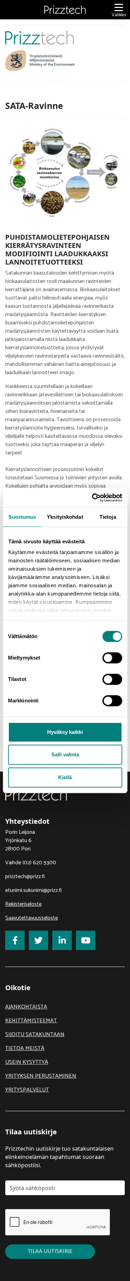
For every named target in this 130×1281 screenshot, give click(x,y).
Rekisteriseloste (23, 904)
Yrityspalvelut (27, 1090)
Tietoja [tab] (107, 517)
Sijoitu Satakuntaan (34, 1034)
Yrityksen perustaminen (40, 1076)
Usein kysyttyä (26, 1062)
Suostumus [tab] (22, 517)
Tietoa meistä (24, 1048)
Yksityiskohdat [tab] (65, 517)
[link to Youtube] (85, 940)
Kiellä (65, 777)
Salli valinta (65, 754)
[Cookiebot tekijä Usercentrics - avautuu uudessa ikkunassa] (92, 497)
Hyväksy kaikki (65, 732)
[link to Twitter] (38, 940)
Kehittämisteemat (31, 1020)
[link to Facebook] (15, 940)
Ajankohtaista (26, 1007)
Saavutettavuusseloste (31, 918)
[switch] (112, 657)
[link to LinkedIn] (62, 940)
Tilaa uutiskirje (50, 1251)
